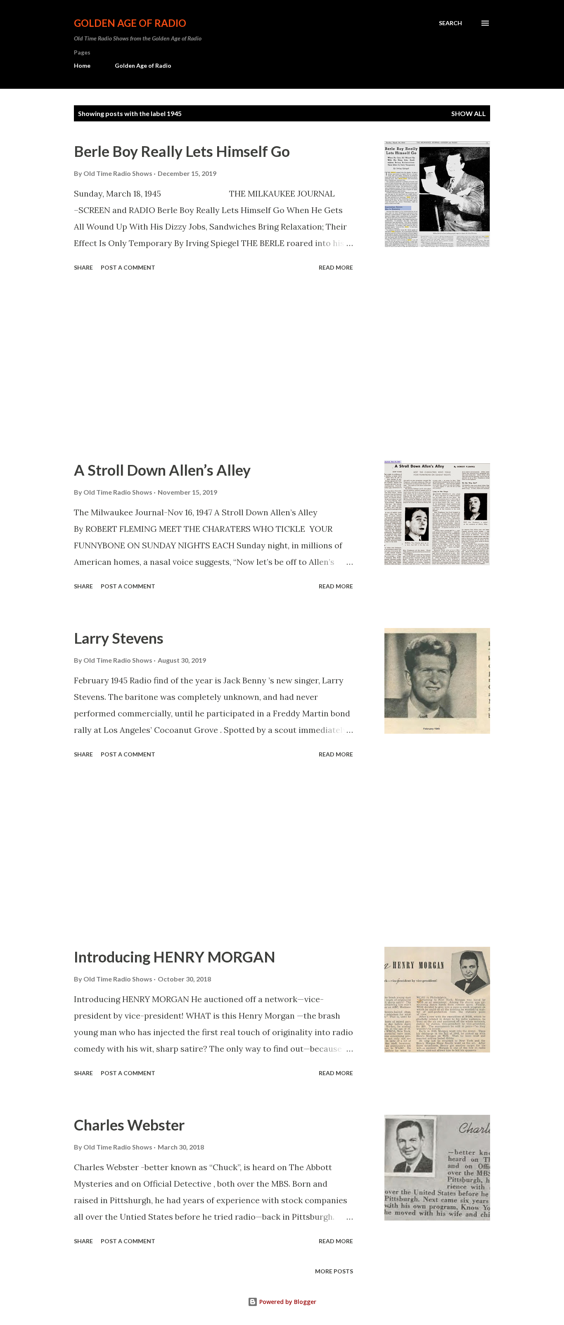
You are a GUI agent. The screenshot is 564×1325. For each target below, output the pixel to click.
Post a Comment (128, 267)
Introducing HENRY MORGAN (174, 957)
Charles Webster (129, 1125)
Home (82, 65)
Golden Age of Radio (130, 23)
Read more (336, 267)
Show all (468, 113)
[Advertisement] (213, 367)
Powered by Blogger (287, 1302)
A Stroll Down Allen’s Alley (162, 470)
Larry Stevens (119, 638)
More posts (334, 1271)
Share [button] (83, 267)
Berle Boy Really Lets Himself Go (182, 151)
